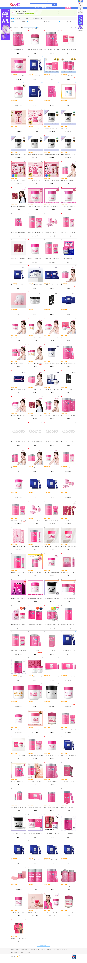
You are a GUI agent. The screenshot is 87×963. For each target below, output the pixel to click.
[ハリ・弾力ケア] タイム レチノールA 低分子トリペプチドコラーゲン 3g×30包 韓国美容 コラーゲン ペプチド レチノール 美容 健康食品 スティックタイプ (35, 572)
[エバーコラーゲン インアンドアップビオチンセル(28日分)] (35, 718)
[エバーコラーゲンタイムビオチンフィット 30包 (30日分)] (68, 614)
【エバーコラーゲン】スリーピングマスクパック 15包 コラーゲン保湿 (18, 284)
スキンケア (35, 21)
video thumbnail (41, 56)
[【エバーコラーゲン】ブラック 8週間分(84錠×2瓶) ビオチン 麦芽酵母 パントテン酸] (35, 300)
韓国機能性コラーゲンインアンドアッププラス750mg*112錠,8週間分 (18, 938)
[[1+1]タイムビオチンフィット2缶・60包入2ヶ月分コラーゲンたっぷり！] (51, 614)
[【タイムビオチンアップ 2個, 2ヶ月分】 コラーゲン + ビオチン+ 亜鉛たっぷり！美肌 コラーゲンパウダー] (68, 796)
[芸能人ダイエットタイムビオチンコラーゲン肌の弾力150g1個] (18, 875)
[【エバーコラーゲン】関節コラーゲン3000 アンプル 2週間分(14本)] (18, 378)
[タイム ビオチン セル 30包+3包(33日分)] (51, 509)
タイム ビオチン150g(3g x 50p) (52, 781)
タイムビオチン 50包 (51, 886)
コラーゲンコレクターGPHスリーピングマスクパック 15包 (35, 75)
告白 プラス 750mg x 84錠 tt (68, 258)
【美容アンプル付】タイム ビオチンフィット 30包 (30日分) (35, 546)
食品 (12, 21)
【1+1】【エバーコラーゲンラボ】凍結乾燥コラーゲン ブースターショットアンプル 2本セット (35, 441)
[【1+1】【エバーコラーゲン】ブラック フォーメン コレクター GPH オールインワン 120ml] (68, 378)
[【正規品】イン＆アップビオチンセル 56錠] (68, 39)
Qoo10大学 (49, 949)
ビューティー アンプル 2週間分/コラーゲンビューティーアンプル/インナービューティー (35, 807)
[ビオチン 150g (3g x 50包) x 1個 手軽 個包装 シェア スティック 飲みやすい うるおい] (18, 222)
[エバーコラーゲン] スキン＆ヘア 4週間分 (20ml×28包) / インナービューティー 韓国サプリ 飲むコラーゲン (68, 520)
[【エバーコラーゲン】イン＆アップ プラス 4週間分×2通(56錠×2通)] (18, 404)
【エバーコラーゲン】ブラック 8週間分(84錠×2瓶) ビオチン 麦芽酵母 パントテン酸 (35, 310)
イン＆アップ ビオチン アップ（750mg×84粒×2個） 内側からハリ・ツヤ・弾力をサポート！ (51, 75)
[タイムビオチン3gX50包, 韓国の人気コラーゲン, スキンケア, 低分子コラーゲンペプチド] (18, 39)
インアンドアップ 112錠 (52, 729)
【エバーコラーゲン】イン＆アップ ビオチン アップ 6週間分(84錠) (51, 467)
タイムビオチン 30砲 (51, 650)
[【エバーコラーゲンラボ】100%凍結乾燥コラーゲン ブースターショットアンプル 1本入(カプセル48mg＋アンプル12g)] (18, 300)
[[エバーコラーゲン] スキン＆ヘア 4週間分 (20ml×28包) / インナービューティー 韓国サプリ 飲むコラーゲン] (68, 509)
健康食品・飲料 (47, 21)
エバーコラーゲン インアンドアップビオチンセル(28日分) (35, 729)
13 (25, 161)
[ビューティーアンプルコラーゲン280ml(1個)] (68, 666)
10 (75, 266)
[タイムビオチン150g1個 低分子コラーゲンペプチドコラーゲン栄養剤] (18, 770)
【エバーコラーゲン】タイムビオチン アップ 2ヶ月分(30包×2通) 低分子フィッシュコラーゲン (68, 180)
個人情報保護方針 (24, 949)
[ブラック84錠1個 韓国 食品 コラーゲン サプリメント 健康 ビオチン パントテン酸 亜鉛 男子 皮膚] (51, 587)
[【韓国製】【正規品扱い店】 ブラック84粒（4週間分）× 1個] (51, 117)
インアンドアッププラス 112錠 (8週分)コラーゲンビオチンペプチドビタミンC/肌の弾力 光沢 (18, 75)
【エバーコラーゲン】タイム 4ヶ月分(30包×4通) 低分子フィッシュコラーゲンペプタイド (35, 389)
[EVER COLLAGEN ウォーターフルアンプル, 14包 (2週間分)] (18, 535)
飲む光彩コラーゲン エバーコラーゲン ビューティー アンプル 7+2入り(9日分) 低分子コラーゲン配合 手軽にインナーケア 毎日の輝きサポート (68, 572)
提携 (38, 949)
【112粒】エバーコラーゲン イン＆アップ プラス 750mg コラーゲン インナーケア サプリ (51, 755)
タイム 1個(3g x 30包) (68, 886)
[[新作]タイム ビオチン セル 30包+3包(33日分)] (18, 509)
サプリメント (57, 21)
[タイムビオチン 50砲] (35, 640)
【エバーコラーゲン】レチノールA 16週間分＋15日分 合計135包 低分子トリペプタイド (68, 337)
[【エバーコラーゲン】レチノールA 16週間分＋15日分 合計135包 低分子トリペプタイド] (68, 326)
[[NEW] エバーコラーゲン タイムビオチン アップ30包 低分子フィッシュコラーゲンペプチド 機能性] (51, 796)
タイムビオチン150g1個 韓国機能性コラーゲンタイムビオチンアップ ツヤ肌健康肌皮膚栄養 (18, 676)
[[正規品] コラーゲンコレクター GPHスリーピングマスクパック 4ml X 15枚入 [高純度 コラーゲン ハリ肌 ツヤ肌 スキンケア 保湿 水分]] (35, 483)
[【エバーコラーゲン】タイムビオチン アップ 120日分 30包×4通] (35, 457)
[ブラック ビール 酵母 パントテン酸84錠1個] (51, 692)
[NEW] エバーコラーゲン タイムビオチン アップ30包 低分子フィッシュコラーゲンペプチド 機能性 (51, 807)
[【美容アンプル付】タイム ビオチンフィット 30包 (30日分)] (35, 535)
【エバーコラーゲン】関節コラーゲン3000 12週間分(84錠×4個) (35, 284)
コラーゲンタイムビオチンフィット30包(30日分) (18, 807)
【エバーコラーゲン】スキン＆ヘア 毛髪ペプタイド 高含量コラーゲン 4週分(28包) (18, 206)
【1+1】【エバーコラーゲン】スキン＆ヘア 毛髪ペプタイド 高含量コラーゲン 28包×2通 (35, 415)
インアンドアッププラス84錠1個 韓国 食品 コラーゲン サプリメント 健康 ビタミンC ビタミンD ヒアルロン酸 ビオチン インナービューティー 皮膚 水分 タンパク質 (68, 598)
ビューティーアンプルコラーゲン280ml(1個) (68, 676)
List (71, 27)
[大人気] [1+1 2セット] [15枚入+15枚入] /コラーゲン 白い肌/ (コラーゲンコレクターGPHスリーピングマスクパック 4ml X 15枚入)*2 (35, 859)
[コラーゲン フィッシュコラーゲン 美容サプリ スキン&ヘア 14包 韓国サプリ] (18, 169)
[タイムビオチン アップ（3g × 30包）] (68, 770)
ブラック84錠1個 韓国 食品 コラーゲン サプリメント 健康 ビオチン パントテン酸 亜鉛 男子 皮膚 (51, 598)
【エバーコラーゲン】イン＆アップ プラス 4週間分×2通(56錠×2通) (18, 415)
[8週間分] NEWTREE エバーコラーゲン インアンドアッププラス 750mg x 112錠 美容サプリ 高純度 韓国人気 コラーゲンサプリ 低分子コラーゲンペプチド (35, 598)
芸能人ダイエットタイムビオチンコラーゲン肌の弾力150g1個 (18, 886)
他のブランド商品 (29, 13)
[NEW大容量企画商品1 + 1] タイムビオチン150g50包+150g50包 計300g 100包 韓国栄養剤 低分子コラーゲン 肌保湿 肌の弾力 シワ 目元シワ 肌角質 (35, 624)
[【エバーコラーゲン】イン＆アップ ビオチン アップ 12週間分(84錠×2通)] (68, 431)
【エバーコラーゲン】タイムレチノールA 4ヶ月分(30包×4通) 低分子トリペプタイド (68, 284)
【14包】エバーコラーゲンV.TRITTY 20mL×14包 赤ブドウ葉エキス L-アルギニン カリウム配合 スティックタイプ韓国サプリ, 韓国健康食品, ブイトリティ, (18, 598)
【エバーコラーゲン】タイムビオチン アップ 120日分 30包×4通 (35, 467)
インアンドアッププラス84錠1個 (18, 912)
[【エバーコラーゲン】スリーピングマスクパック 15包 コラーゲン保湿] (18, 274)
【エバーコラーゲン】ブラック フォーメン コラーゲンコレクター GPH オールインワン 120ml (51, 310)
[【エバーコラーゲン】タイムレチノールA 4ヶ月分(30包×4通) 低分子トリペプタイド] (68, 274)
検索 (54, 4)
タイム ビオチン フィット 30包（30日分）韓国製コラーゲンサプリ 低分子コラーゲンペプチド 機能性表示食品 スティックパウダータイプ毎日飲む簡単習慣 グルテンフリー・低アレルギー (35, 781)
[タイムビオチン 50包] (51, 875)
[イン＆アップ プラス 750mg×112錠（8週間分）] (51, 561)
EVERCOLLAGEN (21, 11)
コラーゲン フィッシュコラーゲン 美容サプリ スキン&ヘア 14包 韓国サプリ (18, 180)
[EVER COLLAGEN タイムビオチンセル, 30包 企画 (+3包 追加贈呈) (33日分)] (68, 222)
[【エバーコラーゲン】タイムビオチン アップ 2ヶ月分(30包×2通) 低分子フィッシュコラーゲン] (68, 169)
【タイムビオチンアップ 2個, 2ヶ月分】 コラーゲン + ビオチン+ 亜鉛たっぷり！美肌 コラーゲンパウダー (68, 807)
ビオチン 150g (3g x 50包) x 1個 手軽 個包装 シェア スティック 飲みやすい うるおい (18, 232)
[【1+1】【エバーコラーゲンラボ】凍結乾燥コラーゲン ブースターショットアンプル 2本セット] (35, 431)
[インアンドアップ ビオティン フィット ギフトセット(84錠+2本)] (35, 666)
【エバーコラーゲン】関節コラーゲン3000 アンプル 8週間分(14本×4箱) (18, 441)
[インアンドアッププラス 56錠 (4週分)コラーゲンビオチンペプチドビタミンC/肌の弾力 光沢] (51, 195)
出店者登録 (43, 949)
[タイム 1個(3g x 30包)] (68, 875)
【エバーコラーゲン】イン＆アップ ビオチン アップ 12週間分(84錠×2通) (68, 441)
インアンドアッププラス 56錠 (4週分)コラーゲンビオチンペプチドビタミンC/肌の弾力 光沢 (51, 206)
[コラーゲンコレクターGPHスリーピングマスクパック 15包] (35, 65)
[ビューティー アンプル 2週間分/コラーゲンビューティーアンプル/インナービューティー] (35, 796)
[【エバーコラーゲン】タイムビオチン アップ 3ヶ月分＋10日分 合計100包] (18, 352)
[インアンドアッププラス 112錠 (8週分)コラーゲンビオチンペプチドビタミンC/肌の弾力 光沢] (18, 65)
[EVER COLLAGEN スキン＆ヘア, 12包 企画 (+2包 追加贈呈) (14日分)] (18, 248)
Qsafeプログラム (64, 949)
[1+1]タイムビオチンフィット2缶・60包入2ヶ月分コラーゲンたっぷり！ (51, 624)
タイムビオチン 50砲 (35, 650)
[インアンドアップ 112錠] (51, 718)
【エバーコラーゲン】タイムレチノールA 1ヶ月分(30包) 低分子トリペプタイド (51, 415)
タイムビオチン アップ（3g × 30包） (68, 781)
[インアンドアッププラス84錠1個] (68, 692)
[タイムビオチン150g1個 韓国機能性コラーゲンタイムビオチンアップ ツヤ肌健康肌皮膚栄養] (18, 666)
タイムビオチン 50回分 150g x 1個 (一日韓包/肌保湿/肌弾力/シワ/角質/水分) (51, 49)
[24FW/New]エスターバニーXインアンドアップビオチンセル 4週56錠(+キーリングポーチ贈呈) (51, 232)
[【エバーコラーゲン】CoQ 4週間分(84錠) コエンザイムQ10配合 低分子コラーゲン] (35, 326)
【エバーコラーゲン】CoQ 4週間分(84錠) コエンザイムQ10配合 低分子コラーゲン (35, 337)
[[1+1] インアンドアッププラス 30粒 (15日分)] (18, 718)
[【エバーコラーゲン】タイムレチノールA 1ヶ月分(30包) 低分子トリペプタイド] (51, 404)
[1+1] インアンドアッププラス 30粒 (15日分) (18, 729)
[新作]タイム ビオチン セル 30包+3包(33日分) (18, 520)
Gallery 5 (75, 27)
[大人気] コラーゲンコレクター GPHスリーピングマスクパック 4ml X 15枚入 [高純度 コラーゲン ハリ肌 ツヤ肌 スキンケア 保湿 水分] (18, 859)
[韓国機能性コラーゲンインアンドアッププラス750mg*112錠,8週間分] (18, 927)
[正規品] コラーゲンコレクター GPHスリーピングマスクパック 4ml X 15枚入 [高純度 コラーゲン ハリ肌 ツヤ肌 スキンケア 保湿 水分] (68, 859)
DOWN (82, 30)
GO (38, 27)
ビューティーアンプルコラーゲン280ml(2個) (51, 676)
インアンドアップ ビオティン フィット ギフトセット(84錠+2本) (35, 676)
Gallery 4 (73, 27)
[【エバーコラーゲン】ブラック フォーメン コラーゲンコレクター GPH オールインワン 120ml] (51, 300)
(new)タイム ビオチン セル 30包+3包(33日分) (35, 232)
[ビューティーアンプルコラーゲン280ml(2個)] (51, 666)
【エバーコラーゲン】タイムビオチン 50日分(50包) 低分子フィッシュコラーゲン (68, 363)
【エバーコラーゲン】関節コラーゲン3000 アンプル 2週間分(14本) (18, 389)
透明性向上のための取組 (25, 952)
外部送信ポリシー (32, 949)
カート (80, 6)
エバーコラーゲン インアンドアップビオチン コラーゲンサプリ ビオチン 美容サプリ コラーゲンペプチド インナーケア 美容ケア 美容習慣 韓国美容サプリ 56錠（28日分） (35, 128)
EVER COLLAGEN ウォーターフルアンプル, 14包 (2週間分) (18, 546)
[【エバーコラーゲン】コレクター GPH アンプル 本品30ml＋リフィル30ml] (51, 431)
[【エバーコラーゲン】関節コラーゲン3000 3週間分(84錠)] (51, 352)
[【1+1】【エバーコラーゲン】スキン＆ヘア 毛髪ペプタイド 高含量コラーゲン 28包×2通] (35, 404)
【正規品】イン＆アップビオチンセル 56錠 (68, 49)
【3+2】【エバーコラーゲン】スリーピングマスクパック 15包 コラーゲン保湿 (68, 310)
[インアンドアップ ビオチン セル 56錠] (18, 744)
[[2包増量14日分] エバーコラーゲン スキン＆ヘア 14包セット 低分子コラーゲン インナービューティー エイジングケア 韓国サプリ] (18, 117)
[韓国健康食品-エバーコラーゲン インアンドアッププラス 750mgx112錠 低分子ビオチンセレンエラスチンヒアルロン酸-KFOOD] (35, 901)
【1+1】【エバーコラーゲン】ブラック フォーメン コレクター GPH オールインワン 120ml (68, 389)
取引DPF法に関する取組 (15, 952)
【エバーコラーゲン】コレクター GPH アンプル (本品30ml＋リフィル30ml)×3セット (51, 389)
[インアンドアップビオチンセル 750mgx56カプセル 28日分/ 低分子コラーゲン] (18, 91)
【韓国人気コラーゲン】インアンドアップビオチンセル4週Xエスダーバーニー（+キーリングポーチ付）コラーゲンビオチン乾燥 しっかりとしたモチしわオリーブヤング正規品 (18, 624)
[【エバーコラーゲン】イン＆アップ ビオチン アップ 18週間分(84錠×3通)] (51, 326)
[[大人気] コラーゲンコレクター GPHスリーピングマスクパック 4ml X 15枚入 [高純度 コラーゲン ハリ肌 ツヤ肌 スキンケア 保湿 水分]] (18, 849)
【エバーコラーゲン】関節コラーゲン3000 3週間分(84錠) (51, 363)
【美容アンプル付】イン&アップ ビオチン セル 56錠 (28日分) (51, 546)
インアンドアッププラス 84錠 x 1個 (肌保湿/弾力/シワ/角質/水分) (35, 49)
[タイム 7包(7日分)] (51, 91)
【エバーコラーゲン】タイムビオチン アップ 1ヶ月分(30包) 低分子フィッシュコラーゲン (18, 467)
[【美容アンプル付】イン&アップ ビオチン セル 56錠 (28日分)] (51, 535)
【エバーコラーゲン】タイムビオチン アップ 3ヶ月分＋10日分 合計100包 (18, 363)
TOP (79, 30)
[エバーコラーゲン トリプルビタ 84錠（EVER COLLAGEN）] (68, 91)
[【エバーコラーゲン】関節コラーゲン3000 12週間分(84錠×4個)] (35, 274)
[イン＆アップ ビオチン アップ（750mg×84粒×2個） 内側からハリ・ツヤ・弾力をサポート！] (51, 65)
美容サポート (25, 21)
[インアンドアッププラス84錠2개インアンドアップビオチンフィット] (35, 692)
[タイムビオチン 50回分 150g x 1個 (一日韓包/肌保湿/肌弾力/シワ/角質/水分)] (51, 39)
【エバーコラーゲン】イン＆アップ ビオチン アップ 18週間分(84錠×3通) (51, 337)
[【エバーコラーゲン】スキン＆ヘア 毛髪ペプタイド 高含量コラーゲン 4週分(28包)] (18, 195)
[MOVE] (68, 8)
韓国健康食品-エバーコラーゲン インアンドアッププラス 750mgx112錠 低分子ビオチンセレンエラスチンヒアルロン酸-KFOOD (35, 912)
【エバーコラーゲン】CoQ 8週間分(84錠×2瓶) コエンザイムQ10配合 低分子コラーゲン (35, 363)
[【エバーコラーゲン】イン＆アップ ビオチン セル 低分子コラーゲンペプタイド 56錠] (18, 326)
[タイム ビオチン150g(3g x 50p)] (51, 770)
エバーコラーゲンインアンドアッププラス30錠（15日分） (51, 912)
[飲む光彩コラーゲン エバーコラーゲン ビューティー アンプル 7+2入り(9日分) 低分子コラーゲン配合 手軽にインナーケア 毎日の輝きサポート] (68, 561)
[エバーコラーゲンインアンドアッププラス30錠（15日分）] (51, 901)
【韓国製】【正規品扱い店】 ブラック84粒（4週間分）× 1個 (51, 128)
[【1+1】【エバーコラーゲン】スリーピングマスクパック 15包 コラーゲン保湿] (51, 274)
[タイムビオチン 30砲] (51, 640)
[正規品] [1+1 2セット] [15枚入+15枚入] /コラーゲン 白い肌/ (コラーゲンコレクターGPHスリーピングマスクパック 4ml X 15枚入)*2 (68, 755)
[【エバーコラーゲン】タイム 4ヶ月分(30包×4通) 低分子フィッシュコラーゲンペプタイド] (35, 378)
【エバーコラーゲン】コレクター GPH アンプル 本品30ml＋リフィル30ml (51, 441)
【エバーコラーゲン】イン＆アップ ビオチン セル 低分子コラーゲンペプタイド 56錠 (18, 337)
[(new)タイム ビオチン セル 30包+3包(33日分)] (35, 222)
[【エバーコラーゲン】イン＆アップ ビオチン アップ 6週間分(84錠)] (51, 457)
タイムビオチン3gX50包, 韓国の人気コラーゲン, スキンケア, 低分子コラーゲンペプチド (18, 49)
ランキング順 (15, 27)
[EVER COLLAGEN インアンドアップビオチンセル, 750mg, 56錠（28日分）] (35, 248)
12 (42, 109)
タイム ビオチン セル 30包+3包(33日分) (51, 520)
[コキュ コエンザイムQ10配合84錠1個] (18, 692)
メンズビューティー (69, 21)
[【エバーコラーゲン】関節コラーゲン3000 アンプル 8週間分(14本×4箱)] (18, 431)
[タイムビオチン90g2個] (35, 875)
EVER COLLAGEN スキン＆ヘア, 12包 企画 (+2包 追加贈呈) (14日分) (18, 258)
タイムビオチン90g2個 (35, 886)
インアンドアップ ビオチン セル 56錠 (18, 755)
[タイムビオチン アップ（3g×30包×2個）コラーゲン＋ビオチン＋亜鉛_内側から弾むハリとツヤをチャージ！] (68, 65)
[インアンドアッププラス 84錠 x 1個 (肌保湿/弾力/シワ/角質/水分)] (35, 39)
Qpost (80, 9)
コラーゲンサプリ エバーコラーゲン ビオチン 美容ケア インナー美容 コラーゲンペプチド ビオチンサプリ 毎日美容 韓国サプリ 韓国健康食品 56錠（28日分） (35, 180)
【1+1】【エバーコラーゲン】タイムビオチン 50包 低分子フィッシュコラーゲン (68, 415)
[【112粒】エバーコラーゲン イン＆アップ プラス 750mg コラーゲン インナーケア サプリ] (51, 744)
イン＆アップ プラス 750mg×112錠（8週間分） (51, 572)
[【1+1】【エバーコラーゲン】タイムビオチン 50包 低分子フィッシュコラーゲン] (68, 404)
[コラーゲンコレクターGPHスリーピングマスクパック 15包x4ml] (35, 91)
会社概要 (12, 949)
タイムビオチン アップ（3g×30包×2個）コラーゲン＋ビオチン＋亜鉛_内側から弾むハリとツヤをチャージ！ (68, 75)
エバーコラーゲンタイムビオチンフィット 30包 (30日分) (68, 624)
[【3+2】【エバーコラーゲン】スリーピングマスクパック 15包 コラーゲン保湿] (68, 300)
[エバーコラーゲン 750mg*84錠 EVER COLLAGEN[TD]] (51, 823)
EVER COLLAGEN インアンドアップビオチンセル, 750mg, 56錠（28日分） (35, 258)
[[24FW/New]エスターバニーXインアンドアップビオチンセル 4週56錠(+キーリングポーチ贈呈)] (51, 222)
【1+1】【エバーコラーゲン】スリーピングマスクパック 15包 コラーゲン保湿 (51, 284)
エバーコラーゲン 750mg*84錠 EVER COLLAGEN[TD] (51, 833)
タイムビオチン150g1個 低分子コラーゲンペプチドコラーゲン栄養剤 (18, 781)
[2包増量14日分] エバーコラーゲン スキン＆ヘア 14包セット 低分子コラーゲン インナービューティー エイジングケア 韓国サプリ (18, 128)
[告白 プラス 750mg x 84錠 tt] (68, 248)
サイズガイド (80, 14)
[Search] (73, 12)
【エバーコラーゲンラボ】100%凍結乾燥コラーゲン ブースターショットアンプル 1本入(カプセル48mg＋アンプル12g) (18, 310)
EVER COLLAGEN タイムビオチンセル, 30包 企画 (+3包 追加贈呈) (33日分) (68, 232)
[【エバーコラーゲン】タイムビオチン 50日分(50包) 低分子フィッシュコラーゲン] (68, 352)
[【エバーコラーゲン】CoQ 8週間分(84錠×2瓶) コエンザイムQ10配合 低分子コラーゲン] (35, 352)
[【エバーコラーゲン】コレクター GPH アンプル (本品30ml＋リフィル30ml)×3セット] (51, 378)
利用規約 (17, 949)
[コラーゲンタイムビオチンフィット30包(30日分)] (18, 796)
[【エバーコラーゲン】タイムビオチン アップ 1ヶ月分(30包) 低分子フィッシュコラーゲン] (18, 457)
